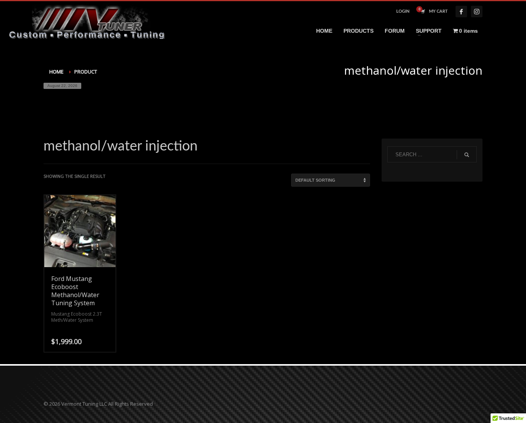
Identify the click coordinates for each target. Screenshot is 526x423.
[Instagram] (476, 11)
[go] (467, 155)
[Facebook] (461, 11)
